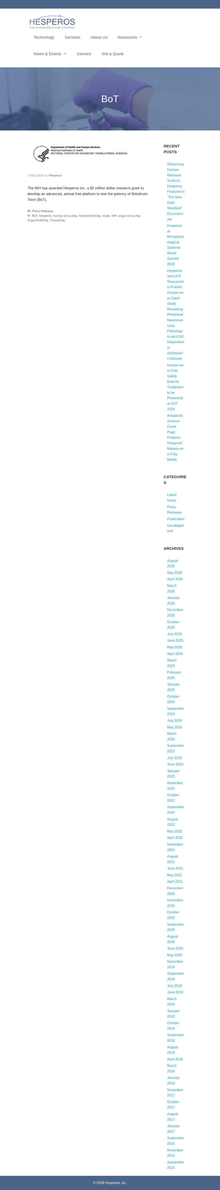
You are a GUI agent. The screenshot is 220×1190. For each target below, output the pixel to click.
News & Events (47, 54)
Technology (44, 37)
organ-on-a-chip (129, 215)
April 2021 (175, 881)
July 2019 (174, 986)
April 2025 (175, 654)
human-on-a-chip (65, 215)
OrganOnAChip (38, 220)
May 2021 (174, 875)
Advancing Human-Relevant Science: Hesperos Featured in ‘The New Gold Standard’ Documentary (176, 191)
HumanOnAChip (90, 215)
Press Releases (42, 211)
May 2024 (174, 727)
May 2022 (174, 831)
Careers (84, 54)
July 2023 (174, 758)
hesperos (45, 215)
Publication (175, 519)
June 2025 (175, 640)
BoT (34, 215)
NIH (114, 215)
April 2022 (175, 838)
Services (72, 37)
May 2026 (174, 573)
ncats (106, 215)
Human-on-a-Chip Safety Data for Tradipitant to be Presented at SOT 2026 (175, 387)
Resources (127, 37)
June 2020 (175, 948)
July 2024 (174, 720)
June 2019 (175, 992)
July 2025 (174, 634)
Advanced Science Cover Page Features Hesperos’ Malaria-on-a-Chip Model (176, 437)
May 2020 (174, 955)
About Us (99, 37)
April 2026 (175, 579)
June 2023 (175, 764)
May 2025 (174, 647)
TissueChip (57, 220)
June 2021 (175, 868)
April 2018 (175, 1059)
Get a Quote (113, 54)
